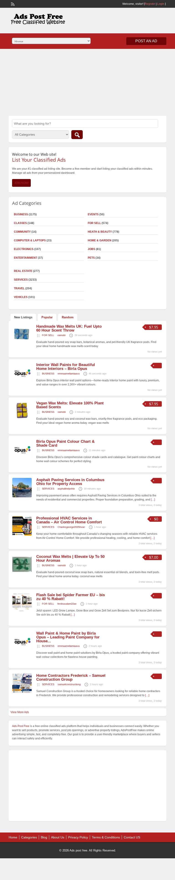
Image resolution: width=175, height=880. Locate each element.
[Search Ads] (77, 134)
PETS (91, 257)
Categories (29, 837)
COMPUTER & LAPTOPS (30, 240)
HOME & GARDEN (99, 240)
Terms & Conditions (106, 837)
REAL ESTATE (23, 271)
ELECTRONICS (23, 249)
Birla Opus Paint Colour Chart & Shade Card (65, 443)
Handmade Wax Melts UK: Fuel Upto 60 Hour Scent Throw (69, 328)
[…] (73, 614)
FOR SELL (94, 223)
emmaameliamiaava (69, 373)
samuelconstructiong (69, 684)
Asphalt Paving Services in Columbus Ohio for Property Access (70, 482)
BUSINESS (48, 373)
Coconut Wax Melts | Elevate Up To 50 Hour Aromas (70, 558)
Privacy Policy (78, 837)
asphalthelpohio (66, 488)
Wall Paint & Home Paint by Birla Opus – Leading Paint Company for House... (68, 637)
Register (150, 3)
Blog (44, 837)
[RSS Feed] (12, 3)
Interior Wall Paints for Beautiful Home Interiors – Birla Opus (65, 367)
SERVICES (48, 488)
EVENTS (93, 214)
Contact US (132, 837)
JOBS (91, 249)
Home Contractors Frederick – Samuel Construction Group (71, 677)
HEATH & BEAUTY (100, 231)
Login (160, 3)
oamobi (61, 335)
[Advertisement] (87, 82)
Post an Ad (146, 41)
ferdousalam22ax (67, 603)
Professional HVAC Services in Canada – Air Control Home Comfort (69, 520)
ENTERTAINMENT (25, 257)
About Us (57, 837)
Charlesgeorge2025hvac (71, 527)
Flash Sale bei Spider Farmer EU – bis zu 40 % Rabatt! (70, 597)
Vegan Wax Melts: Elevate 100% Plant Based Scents (70, 405)
